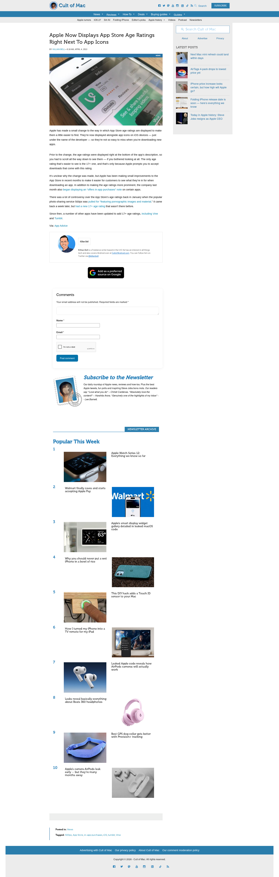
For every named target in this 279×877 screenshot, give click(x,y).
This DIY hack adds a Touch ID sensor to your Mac (131, 595)
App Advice (61, 225)
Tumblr (58, 218)
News (97, 14)
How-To (127, 14)
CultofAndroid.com (120, 253)
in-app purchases (93, 835)
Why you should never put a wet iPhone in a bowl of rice (86, 560)
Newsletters (196, 20)
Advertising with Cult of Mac (96, 850)
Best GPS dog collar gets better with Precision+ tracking (131, 735)
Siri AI (107, 20)
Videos (171, 20)
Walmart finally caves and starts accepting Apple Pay (85, 490)
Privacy (220, 38)
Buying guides (159, 14)
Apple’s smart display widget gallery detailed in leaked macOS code (132, 526)
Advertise (202, 38)
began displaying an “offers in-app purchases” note (92, 189)
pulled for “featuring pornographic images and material (119, 201)
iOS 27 (97, 20)
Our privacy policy (125, 850)
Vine (118, 835)
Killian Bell (59, 49)
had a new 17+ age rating (90, 206)
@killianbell (93, 256)
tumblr (111, 835)
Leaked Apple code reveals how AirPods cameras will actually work (131, 666)
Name (60, 320)
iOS (105, 835)
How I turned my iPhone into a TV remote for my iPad (85, 630)
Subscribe (220, 6)
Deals (141, 14)
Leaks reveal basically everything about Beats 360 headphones (85, 700)
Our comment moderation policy (180, 850)
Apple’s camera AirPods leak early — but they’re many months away (82, 772)
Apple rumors (84, 20)
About (185, 38)
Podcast (182, 20)
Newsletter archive (142, 429)
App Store (78, 835)
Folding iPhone (121, 20)
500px (68, 835)
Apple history (155, 20)
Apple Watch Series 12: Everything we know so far (128, 455)
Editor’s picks (139, 20)
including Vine (150, 213)
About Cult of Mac (149, 850)
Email (60, 332)
